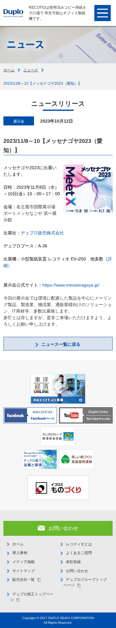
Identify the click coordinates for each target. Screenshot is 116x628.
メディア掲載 (23, 562)
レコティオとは (79, 544)
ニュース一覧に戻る (60, 344)
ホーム (9, 70)
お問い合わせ (77, 571)
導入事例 (19, 553)
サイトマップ (23, 571)
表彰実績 (73, 562)
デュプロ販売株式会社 (42, 232)
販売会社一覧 (23, 579)
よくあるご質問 (79, 553)
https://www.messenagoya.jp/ (70, 284)
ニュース (30, 70)
